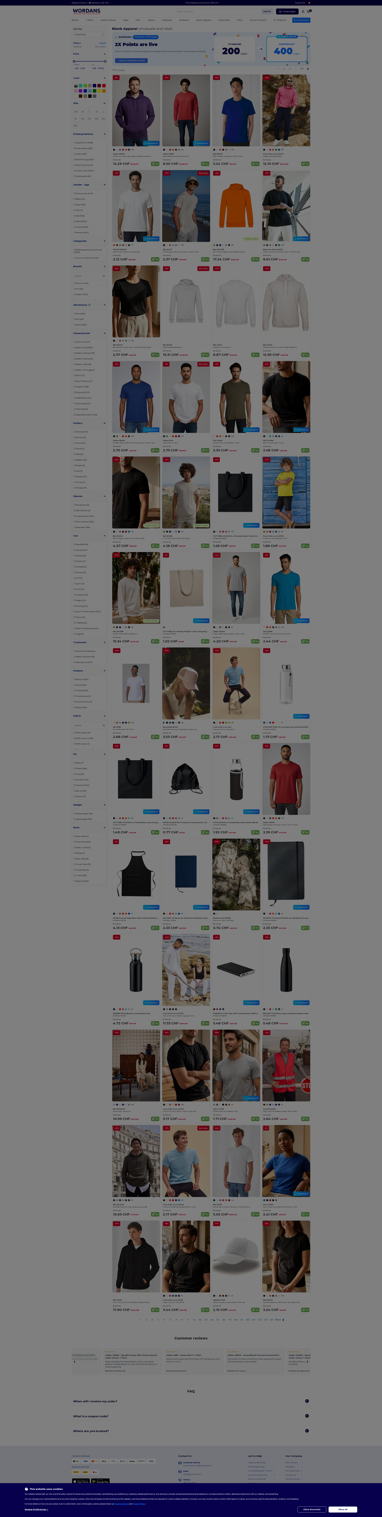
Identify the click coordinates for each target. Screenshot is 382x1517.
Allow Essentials (312, 1509)
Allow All (342, 1509)
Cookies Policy (121, 1504)
